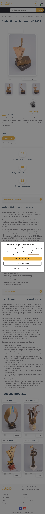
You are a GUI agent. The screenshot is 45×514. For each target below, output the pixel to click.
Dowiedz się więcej (33, 254)
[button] (22, 268)
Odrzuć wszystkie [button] (22, 263)
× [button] (41, 244)
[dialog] (22, 257)
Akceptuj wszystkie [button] (22, 258)
